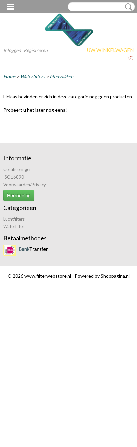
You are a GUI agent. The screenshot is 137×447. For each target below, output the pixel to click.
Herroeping (19, 195)
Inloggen (12, 50)
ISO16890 (13, 177)
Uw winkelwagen (110, 50)
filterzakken (61, 76)
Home (9, 76)
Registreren (36, 50)
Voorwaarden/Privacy (24, 184)
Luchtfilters (14, 219)
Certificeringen (17, 169)
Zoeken (127, 7)
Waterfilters (32, 76)
